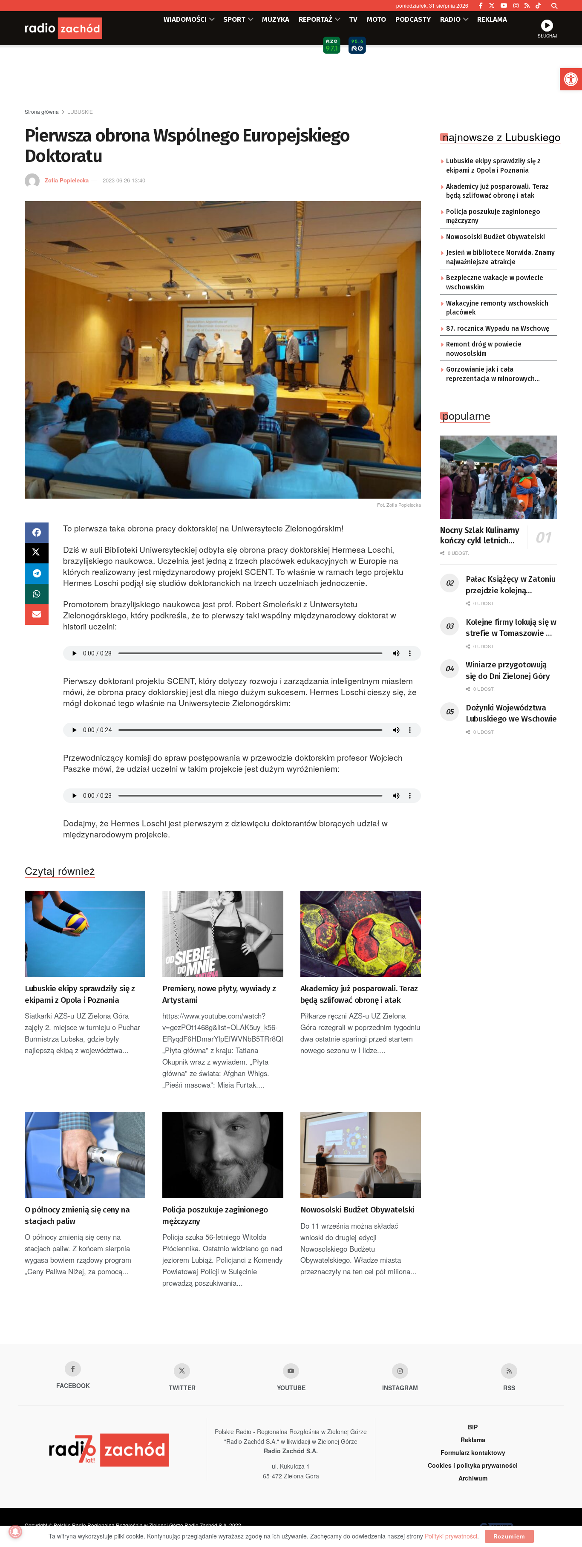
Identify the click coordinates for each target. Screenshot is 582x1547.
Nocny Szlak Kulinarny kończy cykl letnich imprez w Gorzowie (479, 535)
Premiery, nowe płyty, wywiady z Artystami (219, 994)
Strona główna (42, 111)
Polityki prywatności (451, 1536)
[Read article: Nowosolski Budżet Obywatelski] (360, 1155)
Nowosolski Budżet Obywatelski (357, 1210)
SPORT (234, 19)
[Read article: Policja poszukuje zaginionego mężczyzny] (222, 1155)
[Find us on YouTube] (504, 5)
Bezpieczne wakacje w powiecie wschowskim (494, 282)
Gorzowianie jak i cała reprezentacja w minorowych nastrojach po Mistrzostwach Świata (491, 375)
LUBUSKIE (80, 111)
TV (353, 19)
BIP (473, 1427)
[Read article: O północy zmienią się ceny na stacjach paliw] (85, 1155)
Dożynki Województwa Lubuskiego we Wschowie (511, 713)
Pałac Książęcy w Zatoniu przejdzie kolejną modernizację (510, 585)
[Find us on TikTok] (538, 5)
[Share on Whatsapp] (37, 594)
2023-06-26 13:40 (124, 180)
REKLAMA (492, 19)
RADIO (450, 19)
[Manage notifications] (15, 1531)
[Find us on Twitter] (492, 5)
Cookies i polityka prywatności (473, 1465)
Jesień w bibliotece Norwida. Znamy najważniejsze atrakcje (500, 257)
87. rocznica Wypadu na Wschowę (497, 328)
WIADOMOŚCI (185, 19)
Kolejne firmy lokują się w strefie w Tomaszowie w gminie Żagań (511, 628)
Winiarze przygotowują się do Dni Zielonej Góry (508, 670)
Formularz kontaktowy (473, 1452)
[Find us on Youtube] (291, 1371)
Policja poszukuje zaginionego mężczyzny (215, 1215)
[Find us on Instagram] (516, 5)
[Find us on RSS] (527, 5)
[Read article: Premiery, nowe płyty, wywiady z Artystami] (222, 934)
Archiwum (472, 1478)
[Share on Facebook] (37, 532)
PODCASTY (413, 19)
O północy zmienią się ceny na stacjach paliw (77, 1215)
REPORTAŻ (315, 19)
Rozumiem (509, 1536)
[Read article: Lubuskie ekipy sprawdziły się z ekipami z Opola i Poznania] (85, 934)
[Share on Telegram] (37, 573)
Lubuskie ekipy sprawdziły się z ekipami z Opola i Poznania (80, 994)
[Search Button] (554, 5)
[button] (571, 79)
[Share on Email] (37, 614)
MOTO (376, 19)
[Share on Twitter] (37, 553)
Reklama (473, 1439)
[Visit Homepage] (76, 28)
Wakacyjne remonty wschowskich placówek (497, 308)
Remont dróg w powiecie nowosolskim (483, 349)
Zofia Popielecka (67, 180)
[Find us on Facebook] (481, 5)
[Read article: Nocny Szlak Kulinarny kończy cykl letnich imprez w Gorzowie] (498, 478)
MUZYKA (275, 19)
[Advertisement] (291, 77)
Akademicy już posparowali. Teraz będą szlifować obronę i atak (359, 994)
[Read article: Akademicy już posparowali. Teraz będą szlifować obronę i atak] (360, 934)
